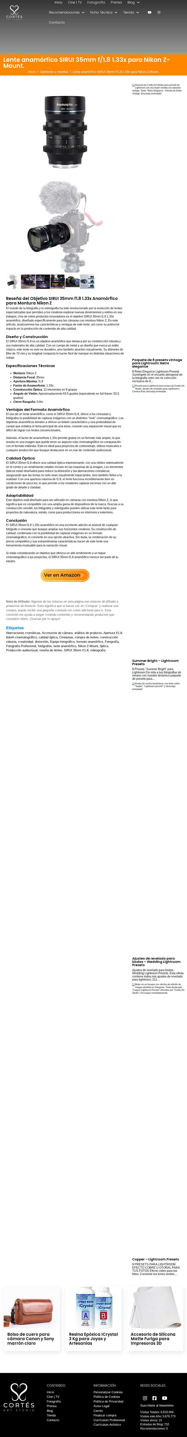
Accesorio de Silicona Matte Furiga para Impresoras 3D (153, 1339)
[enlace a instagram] (159, 12)
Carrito (98, 1411)
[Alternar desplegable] (138, 2)
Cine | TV (75, 2)
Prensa (116, 2)
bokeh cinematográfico (21, 637)
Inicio (58, 2)
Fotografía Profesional (21, 646)
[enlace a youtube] (149, 12)
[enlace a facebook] (154, 1398)
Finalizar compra (105, 1415)
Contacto (57, 22)
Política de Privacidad (108, 1401)
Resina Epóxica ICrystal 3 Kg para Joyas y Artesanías (93, 1339)
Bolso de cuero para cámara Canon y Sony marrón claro (30, 1339)
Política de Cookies (107, 1397)
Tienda (128, 12)
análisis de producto (88, 633)
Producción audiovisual (22, 650)
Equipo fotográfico (62, 641)
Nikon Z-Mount (88, 646)
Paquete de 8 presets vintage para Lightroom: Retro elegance (157, 363)
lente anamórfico (65, 646)
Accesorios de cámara (57, 633)
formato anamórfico (90, 641)
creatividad (25, 641)
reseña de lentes (50, 650)
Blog (131, 2)
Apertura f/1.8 (112, 633)
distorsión (41, 641)
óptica (104, 646)
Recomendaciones (64, 12)
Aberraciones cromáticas (23, 633)
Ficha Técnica (101, 12)
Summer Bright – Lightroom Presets (155, 662)
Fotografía (96, 2)
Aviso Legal (101, 1406)
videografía (97, 650)
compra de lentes (86, 637)
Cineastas (66, 637)
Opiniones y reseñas (54, 72)
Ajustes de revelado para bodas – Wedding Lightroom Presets (156, 961)
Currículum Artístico (107, 1424)
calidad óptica (48, 637)
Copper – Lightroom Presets (155, 1259)
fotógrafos (45, 646)
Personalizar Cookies (108, 1392)
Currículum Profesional (109, 1420)
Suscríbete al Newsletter (157, 1405)
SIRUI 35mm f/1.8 (76, 650)
